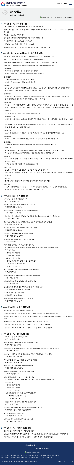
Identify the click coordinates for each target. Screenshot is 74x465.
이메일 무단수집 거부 (42, 448)
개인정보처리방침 (29, 445)
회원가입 (59, 4)
